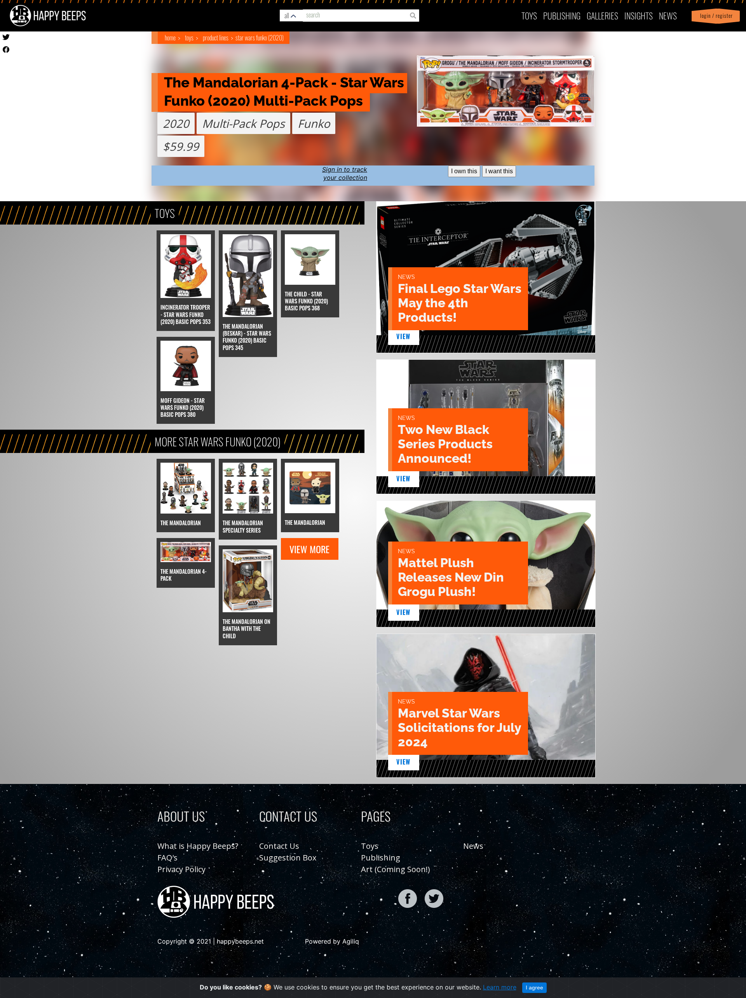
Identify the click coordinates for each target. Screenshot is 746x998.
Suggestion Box (287, 857)
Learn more (499, 987)
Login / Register (715, 15)
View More (309, 549)
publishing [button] (561, 15)
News (668, 15)
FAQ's (167, 857)
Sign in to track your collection (344, 173)
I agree (534, 987)
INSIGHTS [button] (638, 15)
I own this (464, 171)
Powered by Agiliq (332, 941)
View (403, 336)
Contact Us (279, 846)
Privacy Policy (181, 869)
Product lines (215, 37)
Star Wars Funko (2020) (259, 37)
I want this (499, 171)
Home (170, 37)
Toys (529, 15)
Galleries (602, 15)
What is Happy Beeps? (197, 846)
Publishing (380, 857)
